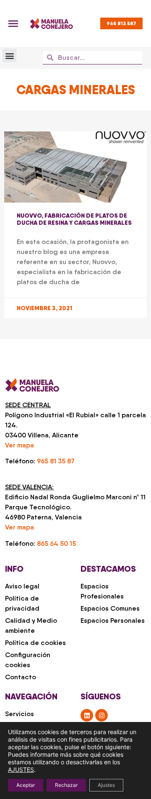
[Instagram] (101, 715)
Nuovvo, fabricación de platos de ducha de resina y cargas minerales (74, 219)
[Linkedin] (87, 715)
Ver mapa (19, 445)
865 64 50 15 (56, 543)
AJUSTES (21, 769)
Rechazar (66, 785)
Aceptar (25, 785)
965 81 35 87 (56, 461)
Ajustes (106, 785)
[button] (9, 55)
